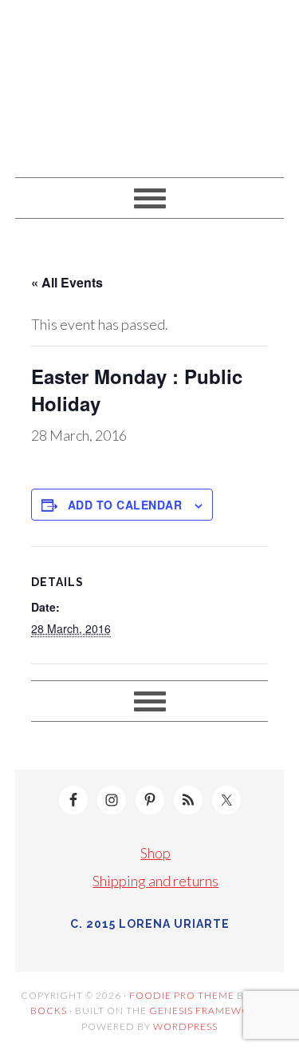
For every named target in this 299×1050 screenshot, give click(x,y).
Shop (155, 853)
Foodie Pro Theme (181, 995)
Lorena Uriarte (150, 81)
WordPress (185, 1026)
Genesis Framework (206, 1010)
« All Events (67, 282)
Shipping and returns (155, 881)
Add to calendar (125, 505)
